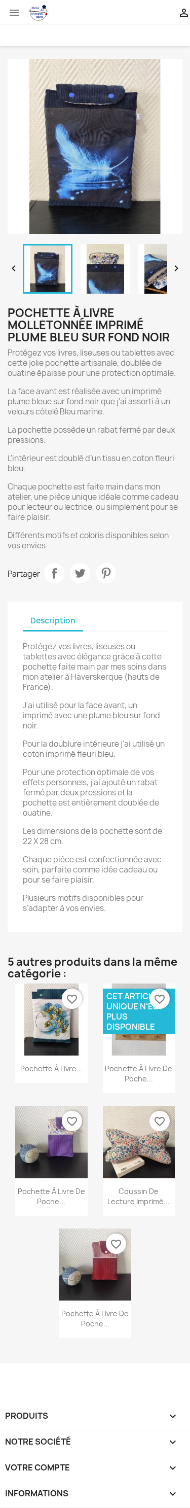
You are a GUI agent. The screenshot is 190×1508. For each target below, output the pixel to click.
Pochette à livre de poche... (138, 1073)
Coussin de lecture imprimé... (138, 1196)
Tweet (80, 573)
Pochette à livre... (51, 1068)
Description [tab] (52, 620)
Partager (54, 573)
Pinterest (106, 573)
